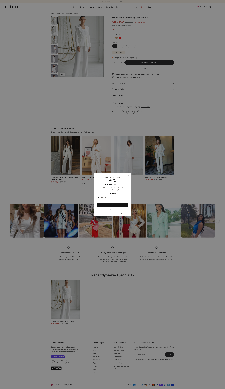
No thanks (112, 210)
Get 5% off (112, 205)
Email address (112, 193)
